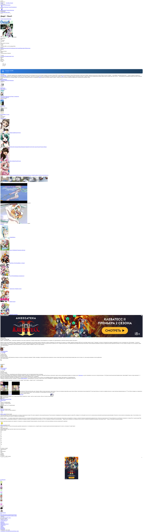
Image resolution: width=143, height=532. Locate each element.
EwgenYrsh (2, 385)
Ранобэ (11, 2)
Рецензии (6, 7)
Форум (1, 4)
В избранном (2, 480)
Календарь (12, 10)
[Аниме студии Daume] (3, 67)
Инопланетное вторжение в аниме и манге (8, 515)
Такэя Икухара (3, 75)
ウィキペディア (3, 520)
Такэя (5, 76)
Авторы (1, 99)
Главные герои (3, 118)
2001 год (4, 88)
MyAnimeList (2, 524)
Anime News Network (4, 523)
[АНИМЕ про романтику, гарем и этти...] (1, 511)
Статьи (9, 7)
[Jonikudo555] (1, 482)
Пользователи (14, 7)
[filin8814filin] (1, 490)
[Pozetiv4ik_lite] (1, 492)
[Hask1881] (1, 504)
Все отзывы (2, 399)
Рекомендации (3, 10)
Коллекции (8, 4)
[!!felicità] (1, 488)
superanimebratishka (4, 351)
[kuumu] (1, 484)
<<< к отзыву (2, 352)
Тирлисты (2, 7)
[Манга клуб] (1, 508)
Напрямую (2, 80)
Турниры (8, 10)
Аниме (1, 2)
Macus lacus (2, 425)
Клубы (4, 4)
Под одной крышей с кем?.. (5, 517)
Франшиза (12, 80)
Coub (13, 56)
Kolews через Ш (3, 368)
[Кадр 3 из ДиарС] (24, 181)
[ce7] (1, 498)
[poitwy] (1, 486)
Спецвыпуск (2, 97)
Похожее (2, 224)
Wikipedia (2, 521)
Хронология (7, 80)
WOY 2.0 (2, 409)
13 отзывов (2, 56)
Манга (9, 2)
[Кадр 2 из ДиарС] (14, 181)
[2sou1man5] (1, 502)
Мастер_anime (3, 414)
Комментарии (3, 401)
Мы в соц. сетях (7, 12)
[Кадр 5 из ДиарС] (43, 181)
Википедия (2, 522)
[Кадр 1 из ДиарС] (5, 181)
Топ (7, 2)
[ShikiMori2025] (1, 496)
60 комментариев (8, 56)
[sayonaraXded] (1, 494)
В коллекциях (3, 513)
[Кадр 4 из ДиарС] (33, 181)
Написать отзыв (8, 399)
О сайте (2, 12)
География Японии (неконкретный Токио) (8, 514)
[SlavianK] (1, 500)
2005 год (7, 97)
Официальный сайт (4, 519)
